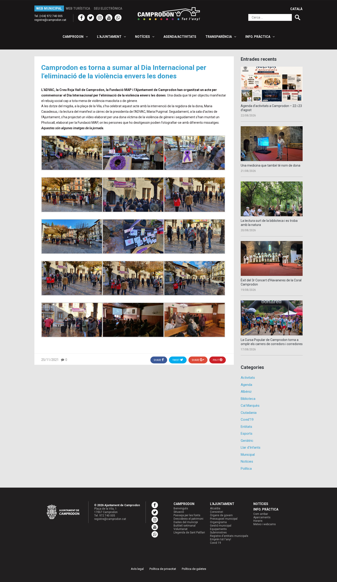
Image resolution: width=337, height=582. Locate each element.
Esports (246, 433)
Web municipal (49, 8)
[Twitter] (90, 17)
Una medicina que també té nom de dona (270, 165)
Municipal (248, 455)
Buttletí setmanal (185, 525)
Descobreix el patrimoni (188, 518)
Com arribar (260, 514)
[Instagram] (99, 17)
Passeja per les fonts (187, 515)
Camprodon (184, 504)
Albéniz (246, 392)
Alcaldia (215, 508)
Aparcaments (262, 517)
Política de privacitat (162, 569)
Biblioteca (248, 399)
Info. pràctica (265, 509)
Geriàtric (247, 441)
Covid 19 (215, 542)
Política (246, 469)
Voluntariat (181, 529)
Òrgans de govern (221, 515)
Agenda (246, 385)
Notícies (247, 461)
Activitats (248, 378)
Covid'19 (247, 419)
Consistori (216, 511)
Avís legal (137, 569)
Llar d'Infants (250, 447)
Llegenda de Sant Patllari (189, 532)
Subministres (218, 532)
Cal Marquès (250, 406)
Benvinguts (181, 508)
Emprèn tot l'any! (220, 539)
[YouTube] (108, 17)
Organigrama (218, 522)
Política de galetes (194, 569)
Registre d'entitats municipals (229, 536)
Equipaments (218, 529)
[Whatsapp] (118, 17)
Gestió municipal (220, 525)
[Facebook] (81, 17)
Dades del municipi (186, 522)
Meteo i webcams (264, 524)
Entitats (246, 427)
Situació (179, 511)
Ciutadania (249, 413)
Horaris (257, 520)
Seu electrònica (108, 8)
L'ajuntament (222, 504)
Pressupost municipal (224, 518)
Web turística (78, 8)
